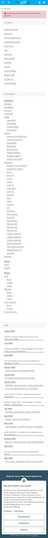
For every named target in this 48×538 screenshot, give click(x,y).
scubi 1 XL (10, 185)
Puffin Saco (11, 211)
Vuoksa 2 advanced (14, 240)
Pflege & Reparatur (14, 153)
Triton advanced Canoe (15, 247)
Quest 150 (10, 217)
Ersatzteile (8, 162)
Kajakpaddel (11, 120)
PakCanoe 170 (12, 230)
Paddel (6, 117)
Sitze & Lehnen (12, 149)
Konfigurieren (24, 523)
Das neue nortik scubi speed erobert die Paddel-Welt (24, 442)
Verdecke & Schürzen (14, 140)
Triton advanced (10, 302)
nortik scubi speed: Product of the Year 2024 (21, 389)
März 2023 (8, 458)
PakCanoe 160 (12, 224)
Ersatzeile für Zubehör (15, 169)
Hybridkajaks (8, 107)
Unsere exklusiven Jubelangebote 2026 (19, 371)
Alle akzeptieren (24, 517)
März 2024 (8, 423)
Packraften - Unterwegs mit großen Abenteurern (22, 412)
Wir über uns (8, 79)
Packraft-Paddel (13, 127)
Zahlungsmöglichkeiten (12, 38)
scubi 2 (9, 179)
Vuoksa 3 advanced (14, 243)
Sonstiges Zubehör (14, 156)
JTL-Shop (35, 535)
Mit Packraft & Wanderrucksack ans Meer (20, 378)
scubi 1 (9, 172)
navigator (10, 205)
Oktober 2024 (9, 382)
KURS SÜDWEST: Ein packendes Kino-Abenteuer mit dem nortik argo (23, 433)
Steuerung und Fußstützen (16, 136)
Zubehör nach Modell (14, 159)
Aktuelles (7, 63)
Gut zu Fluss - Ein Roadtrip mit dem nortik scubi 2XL (24, 461)
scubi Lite (10, 175)
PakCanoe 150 (12, 221)
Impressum (8, 511)
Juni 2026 (8, 343)
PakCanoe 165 (12, 227)
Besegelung (11, 146)
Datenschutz (18, 511)
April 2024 (8, 416)
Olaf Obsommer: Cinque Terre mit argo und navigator (24, 427)
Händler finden (9, 75)
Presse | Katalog (10, 71)
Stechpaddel (11, 123)
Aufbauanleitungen (11, 30)
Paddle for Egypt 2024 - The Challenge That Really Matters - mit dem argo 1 (22, 403)
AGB (5, 50)
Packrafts (7, 110)
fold (8, 208)
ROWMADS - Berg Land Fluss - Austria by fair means (24, 385)
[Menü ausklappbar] (3, 1)
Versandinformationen (12, 42)
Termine (7, 67)
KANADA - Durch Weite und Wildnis (17, 419)
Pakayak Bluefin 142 (14, 250)
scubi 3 (9, 182)
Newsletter (8, 34)
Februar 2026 (9, 367)
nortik (6, 276)
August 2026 (9, 331)
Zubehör (7, 133)
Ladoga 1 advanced (14, 234)
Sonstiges (10, 253)
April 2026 (8, 355)
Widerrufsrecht (9, 58)
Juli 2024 (8, 409)
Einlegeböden (12, 143)
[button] (9, 2)
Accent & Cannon (10, 312)
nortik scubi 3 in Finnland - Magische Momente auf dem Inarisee (22, 395)
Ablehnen (24, 530)
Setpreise (7, 256)
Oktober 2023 (9, 439)
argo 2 (9, 201)
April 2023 (8, 446)
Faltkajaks (8, 104)
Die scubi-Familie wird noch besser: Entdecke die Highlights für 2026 (21, 362)
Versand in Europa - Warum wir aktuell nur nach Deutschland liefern (21, 338)
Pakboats (7, 289)
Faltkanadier (8, 114)
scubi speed (11, 188)
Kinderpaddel (11, 130)
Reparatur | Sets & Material (17, 166)
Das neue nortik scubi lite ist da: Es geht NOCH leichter (21, 453)
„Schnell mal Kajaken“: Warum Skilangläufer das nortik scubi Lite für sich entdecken (23, 350)
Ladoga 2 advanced (14, 237)
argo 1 (9, 198)
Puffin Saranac (12, 214)
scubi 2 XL (11, 192)
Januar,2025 (9, 375)
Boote (6, 265)
